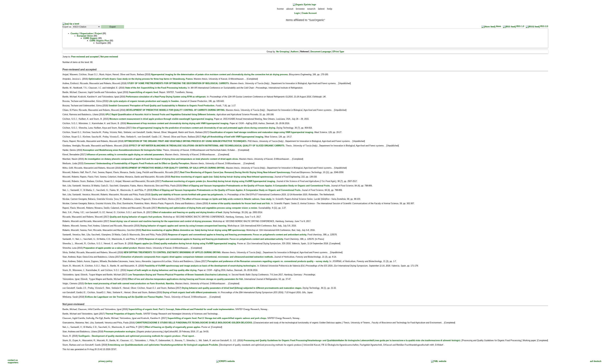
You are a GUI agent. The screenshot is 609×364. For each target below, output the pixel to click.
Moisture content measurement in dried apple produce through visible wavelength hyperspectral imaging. (161, 119)
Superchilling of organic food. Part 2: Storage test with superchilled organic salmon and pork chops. (217, 318)
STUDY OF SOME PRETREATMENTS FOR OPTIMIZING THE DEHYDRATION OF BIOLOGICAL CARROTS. (178, 83)
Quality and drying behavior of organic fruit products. (136, 217)
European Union (85, 36)
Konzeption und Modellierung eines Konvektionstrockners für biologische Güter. (122, 150)
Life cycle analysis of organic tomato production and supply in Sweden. (144, 101)
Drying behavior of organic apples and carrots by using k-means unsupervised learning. (183, 226)
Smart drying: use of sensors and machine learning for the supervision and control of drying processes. (161, 221)
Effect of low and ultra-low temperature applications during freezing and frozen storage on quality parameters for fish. (186, 279)
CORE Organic (90, 38)
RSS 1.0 (520, 26)
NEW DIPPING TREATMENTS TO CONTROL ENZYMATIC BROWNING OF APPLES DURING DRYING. (172, 252)
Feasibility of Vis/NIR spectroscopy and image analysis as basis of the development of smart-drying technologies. (201, 266)
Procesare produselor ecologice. (120, 331)
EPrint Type (338, 51)
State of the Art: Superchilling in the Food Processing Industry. (156, 88)
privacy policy (105, 361)
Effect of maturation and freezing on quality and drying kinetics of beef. (188, 212)
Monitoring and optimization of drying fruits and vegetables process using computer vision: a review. (208, 208)
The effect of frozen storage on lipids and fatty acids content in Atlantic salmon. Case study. (227, 199)
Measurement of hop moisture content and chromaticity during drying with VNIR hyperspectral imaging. (178, 123)
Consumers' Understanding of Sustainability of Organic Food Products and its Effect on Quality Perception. (137, 163)
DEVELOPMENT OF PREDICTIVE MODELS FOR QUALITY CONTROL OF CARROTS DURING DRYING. (175, 110)
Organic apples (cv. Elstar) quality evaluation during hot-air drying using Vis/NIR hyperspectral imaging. (185, 243)
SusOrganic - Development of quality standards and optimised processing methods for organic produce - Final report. (136, 336)
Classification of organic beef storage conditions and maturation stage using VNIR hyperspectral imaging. (262, 132)
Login (297, 13)
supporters (13, 362)
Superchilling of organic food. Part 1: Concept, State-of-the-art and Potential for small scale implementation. (181, 309)
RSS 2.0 (544, 26)
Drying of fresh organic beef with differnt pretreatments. (190, 292)
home (280, 8)
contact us (13, 360)
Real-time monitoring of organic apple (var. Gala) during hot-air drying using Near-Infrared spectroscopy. (222, 177)
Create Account (309, 13)
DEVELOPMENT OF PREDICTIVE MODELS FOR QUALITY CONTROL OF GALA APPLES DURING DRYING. (173, 168)
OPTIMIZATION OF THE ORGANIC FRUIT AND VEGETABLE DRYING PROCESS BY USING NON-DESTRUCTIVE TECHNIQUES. (185, 141)
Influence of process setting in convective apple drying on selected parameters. (125, 154)
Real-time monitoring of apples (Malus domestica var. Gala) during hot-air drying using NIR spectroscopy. (194, 230)
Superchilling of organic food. (144, 92)
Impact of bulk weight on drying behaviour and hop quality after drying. (162, 270)
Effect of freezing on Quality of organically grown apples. (173, 327)
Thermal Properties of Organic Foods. (124, 314)
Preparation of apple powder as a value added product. (110, 248)
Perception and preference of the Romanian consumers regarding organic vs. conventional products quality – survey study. (268, 261)
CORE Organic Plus (99, 40)
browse (300, 8)
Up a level (74, 24)
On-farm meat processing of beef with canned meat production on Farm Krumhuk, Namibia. (130, 283)
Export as (66, 27)
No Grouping (282, 51)
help (329, 8)
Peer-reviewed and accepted (85, 56)
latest (321, 8)
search (311, 8)
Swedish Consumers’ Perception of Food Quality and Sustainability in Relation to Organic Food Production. (162, 105)
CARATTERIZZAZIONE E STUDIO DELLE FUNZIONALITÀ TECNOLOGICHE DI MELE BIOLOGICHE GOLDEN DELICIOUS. (194, 322)
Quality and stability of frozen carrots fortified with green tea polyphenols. (187, 194)
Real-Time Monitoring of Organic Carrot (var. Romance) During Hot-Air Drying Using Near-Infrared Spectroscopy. (235, 172)
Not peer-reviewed (109, 56)
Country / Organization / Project (86, 33)
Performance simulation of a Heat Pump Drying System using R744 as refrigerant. (166, 96)
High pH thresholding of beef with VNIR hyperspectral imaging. (233, 137)
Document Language (321, 51)
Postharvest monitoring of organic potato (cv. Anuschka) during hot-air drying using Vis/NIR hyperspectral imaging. (219, 181)
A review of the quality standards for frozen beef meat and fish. (239, 203)
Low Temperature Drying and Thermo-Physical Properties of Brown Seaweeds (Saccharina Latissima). (178, 274)
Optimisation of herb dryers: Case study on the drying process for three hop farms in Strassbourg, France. (140, 79)
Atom (498, 26)
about (289, 8)
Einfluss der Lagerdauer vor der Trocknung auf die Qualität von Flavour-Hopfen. (124, 297)
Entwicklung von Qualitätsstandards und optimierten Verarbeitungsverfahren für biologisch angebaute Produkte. (163, 345)
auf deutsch (595, 361)
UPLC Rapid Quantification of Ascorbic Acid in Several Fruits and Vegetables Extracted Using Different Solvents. (160, 114)
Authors (294, 51)
